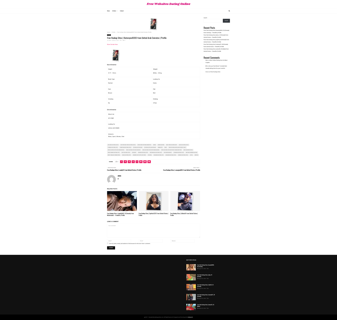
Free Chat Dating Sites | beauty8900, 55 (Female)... (205, 265)
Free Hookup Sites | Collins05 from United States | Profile (184, 214)
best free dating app (171, 145)
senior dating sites (183, 155)
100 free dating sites (113, 145)
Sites (191, 155)
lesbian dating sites (179, 152)
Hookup (134, 152)
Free (166, 147)
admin (110, 40)
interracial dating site (156, 152)
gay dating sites (126, 152)
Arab (154, 145)
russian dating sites (171, 155)
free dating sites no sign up (133, 150)
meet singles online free (114, 155)
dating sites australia (150, 147)
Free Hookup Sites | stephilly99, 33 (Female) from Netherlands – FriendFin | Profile (120, 214)
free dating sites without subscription (171, 150)
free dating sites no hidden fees (116, 150)
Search (205, 18)
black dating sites (183, 145)
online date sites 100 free (139, 155)
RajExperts (190, 317)
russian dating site (158, 155)
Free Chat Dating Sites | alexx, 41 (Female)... (204, 275)
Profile (150, 155)
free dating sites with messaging (151, 150)
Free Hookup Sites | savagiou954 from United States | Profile (181, 170)
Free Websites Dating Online (168, 4)
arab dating (161, 145)
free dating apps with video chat (177, 147)
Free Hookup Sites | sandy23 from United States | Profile (124, 170)
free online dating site (113, 152)
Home (108, 11)
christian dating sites (125, 147)
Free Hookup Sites (215, 72)
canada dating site (113, 147)
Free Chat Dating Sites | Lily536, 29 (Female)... (205, 285)
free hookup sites (188, 150)
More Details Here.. (112, 44)
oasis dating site (126, 155)
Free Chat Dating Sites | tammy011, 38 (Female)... (206, 295)
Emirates (160, 147)
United (196, 155)
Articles (114, 11)
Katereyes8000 (167, 152)
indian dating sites (143, 152)
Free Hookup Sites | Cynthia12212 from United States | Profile (153, 214)
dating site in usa (137, 147)
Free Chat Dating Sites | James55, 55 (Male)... (205, 305)
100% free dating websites (144, 145)
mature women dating (191, 152)
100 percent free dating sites (128, 145)
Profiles (109, 35)
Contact (122, 11)
